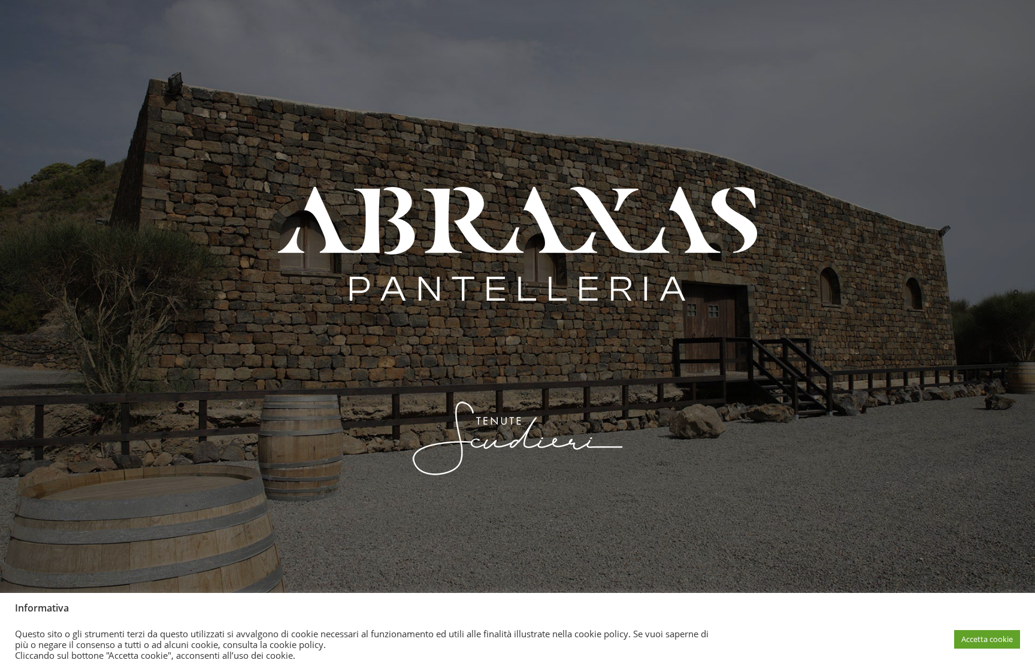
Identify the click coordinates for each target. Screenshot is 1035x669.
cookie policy (296, 644)
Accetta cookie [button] (987, 639)
